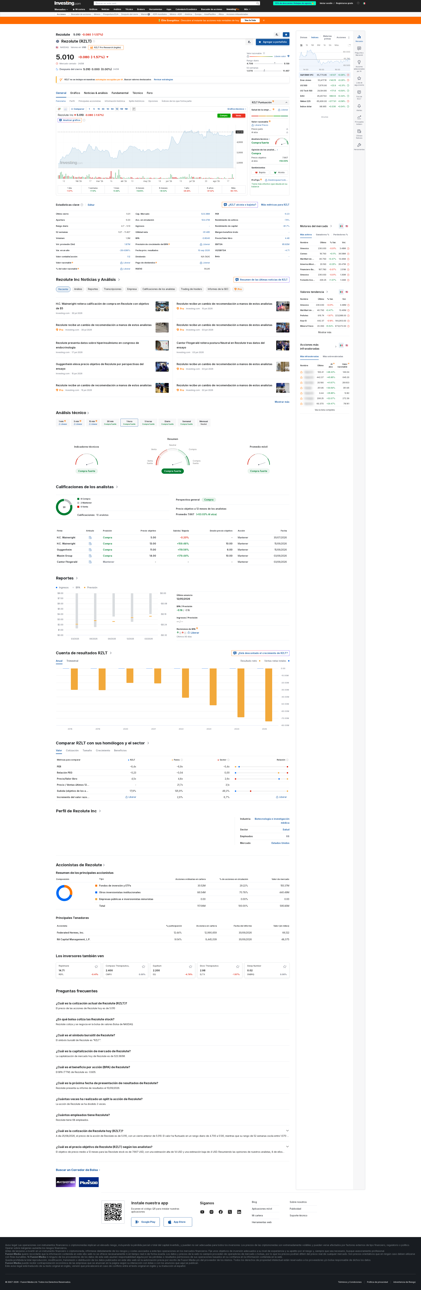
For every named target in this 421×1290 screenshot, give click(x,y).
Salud (286, 829)
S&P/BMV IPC (306, 75)
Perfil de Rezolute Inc (76, 811)
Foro (150, 93)
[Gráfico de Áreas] (65, 109)
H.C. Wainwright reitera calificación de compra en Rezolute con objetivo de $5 (102, 306)
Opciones (153, 101)
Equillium (157, 966)
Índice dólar (306, 106)
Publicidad (295, 1208)
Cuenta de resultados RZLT (82, 653)
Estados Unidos (280, 843)
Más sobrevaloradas (333, 356)
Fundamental (120, 93)
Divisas (303, 37)
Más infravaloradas (309, 356)
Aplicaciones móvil (262, 1208)
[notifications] (358, 3)
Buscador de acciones (211, 9)
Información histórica (115, 101)
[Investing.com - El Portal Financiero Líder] (68, 3)
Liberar (132, 797)
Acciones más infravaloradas (309, 346)
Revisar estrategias (163, 79)
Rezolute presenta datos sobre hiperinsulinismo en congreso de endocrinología (97, 345)
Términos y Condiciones (350, 1282)
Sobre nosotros (298, 1202)
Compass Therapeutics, (117, 966)
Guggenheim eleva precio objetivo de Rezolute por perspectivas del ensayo (100, 366)
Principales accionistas (90, 101)
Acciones (61, 14)
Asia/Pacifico (210, 14)
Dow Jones (305, 80)
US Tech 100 (306, 90)
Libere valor (280, 56)
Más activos (306, 234)
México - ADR (176, 14)
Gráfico (75, 93)
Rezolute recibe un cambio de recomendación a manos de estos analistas (224, 303)
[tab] (63, 423)
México (97, 14)
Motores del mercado (314, 226)
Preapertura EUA (110, 14)
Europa (198, 14)
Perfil (72, 101)
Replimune (64, 966)
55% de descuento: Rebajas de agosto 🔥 (294, 3)
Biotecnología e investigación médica (272, 820)
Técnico (137, 93)
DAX (302, 96)
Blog (254, 1202)
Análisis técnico (71, 412)
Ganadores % (322, 234)
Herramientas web (262, 1222)
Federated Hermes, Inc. (70, 932)
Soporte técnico (298, 1215)
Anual (59, 660)
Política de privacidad (377, 1282)
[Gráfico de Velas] (59, 109)
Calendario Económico (186, 9)
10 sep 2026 (204, 250)
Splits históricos (136, 101)
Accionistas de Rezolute (79, 864)
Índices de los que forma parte (177, 101)
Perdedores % (340, 234)
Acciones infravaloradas (237, 14)
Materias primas (327, 37)
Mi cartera (257, 1215)
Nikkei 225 (305, 101)
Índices (314, 37)
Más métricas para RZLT (275, 204)
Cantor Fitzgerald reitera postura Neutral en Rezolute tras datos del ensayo (221, 345)
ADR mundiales (160, 14)
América (188, 14)
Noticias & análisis (96, 93)
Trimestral (72, 660)
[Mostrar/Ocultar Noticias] (134, 109)
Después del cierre (129, 14)
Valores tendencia (312, 292)
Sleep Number (254, 966)
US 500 (303, 85)
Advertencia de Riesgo (404, 1282)
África (221, 14)
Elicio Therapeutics (209, 966)
